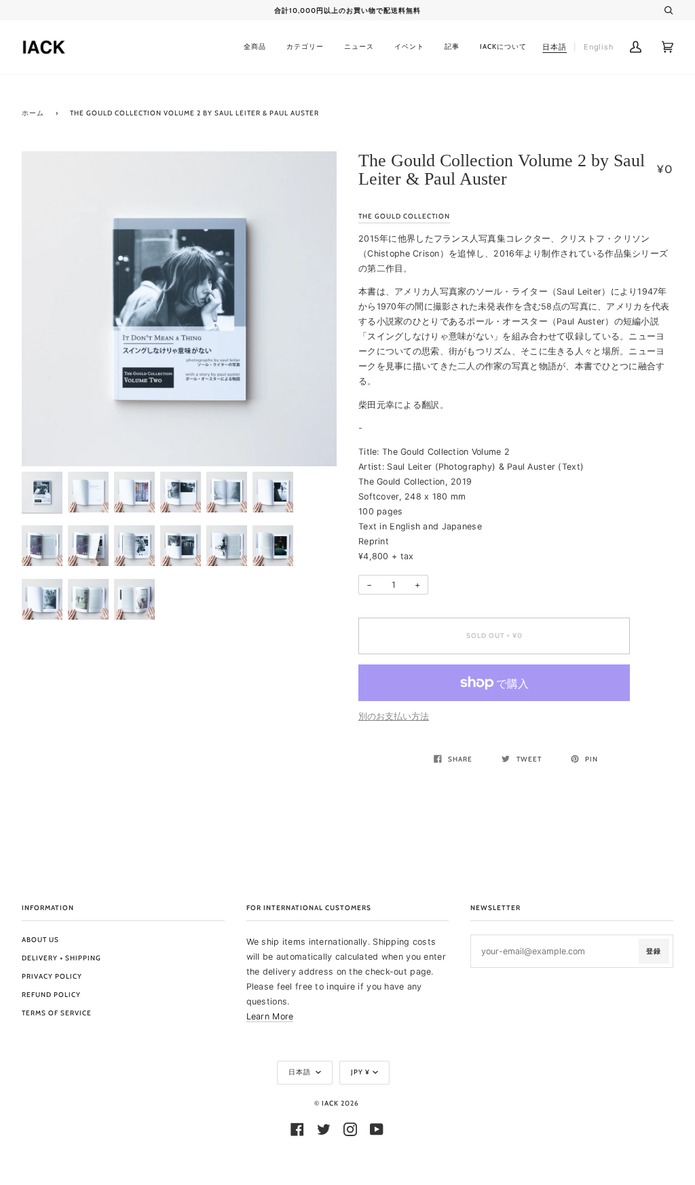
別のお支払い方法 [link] (393, 716)
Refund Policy (51, 994)
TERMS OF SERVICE (57, 1013)
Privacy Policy (52, 976)
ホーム (33, 113)
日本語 (300, 1072)
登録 (653, 951)
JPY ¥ (360, 1072)
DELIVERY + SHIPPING (61, 958)
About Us (40, 939)
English (599, 47)
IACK (330, 1103)
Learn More (270, 1016)
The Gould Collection (404, 216)
